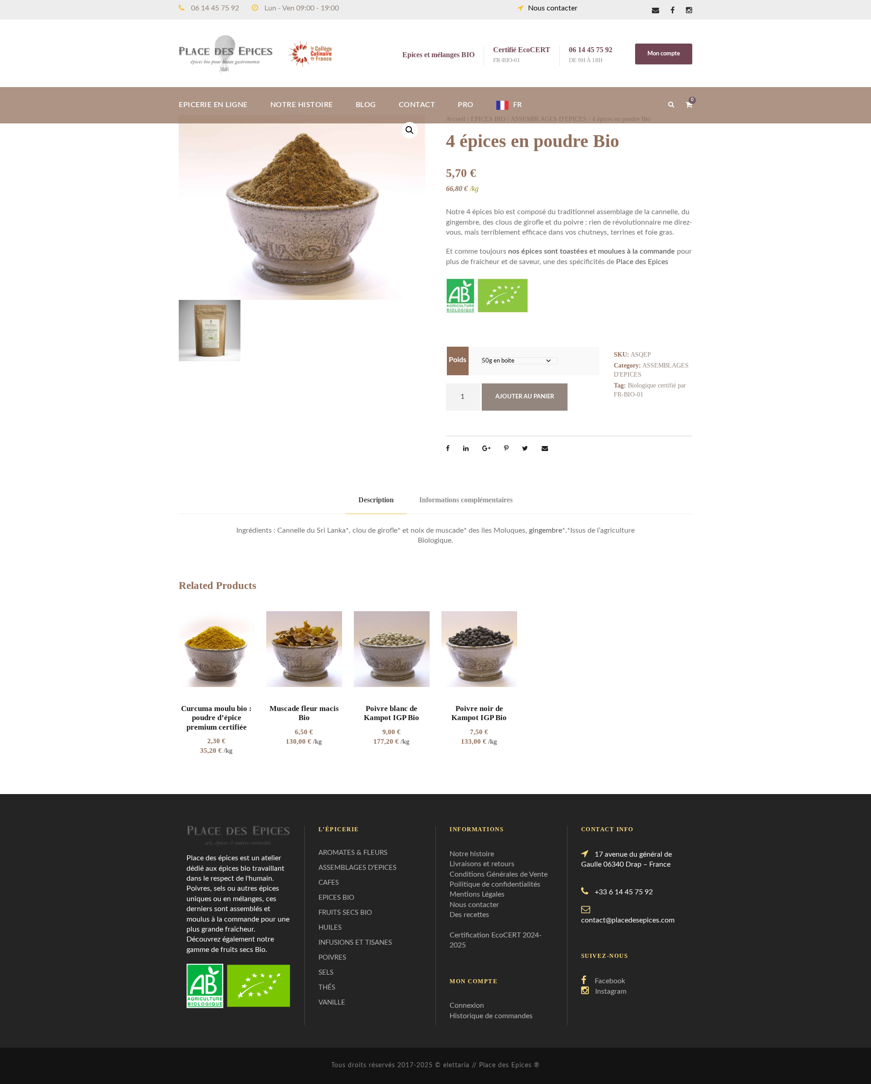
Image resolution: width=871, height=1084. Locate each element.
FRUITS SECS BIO (345, 912)
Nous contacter (552, 8)
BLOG (366, 104)
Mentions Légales (477, 894)
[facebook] (672, 10)
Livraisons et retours (482, 864)
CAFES (328, 882)
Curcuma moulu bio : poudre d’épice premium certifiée (216, 717)
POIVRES (332, 957)
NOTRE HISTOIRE (301, 104)
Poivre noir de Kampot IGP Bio (479, 713)
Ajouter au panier (524, 397)
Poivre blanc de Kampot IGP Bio (391, 713)
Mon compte (663, 54)
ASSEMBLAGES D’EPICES (357, 867)
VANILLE (331, 1002)
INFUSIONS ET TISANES (355, 942)
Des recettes (469, 914)
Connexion (467, 1005)
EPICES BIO (336, 897)
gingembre (545, 530)
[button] (409, 130)
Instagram (610, 991)
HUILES (330, 927)
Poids (457, 359)
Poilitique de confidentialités (495, 884)
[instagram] (689, 10)
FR (517, 104)
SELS (325, 972)
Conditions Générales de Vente (499, 874)
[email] (655, 10)
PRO (466, 104)
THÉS (326, 987)
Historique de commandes (491, 1016)
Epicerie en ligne (213, 104)
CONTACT (417, 104)
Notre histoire (472, 854)
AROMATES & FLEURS (352, 852)
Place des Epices (642, 261)
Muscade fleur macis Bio (304, 713)
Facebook (610, 981)
